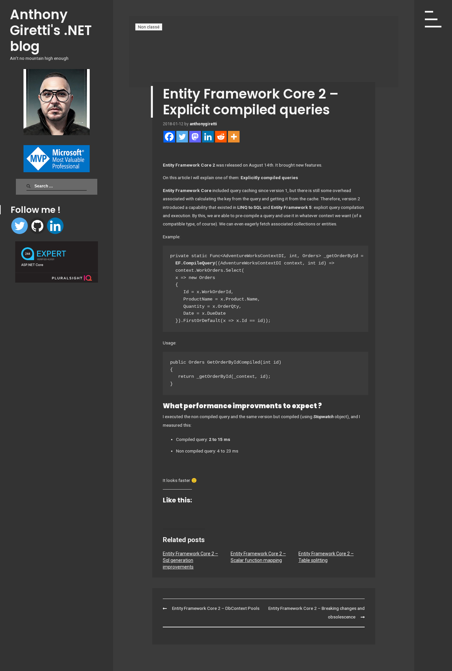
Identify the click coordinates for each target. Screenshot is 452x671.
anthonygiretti (203, 123)
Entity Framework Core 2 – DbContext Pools (215, 608)
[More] (234, 136)
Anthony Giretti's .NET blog (51, 30)
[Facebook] (169, 136)
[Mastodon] (195, 136)
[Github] (37, 225)
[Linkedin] (55, 225)
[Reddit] (221, 136)
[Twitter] (19, 225)
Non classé (148, 26)
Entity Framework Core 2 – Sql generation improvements (190, 560)
